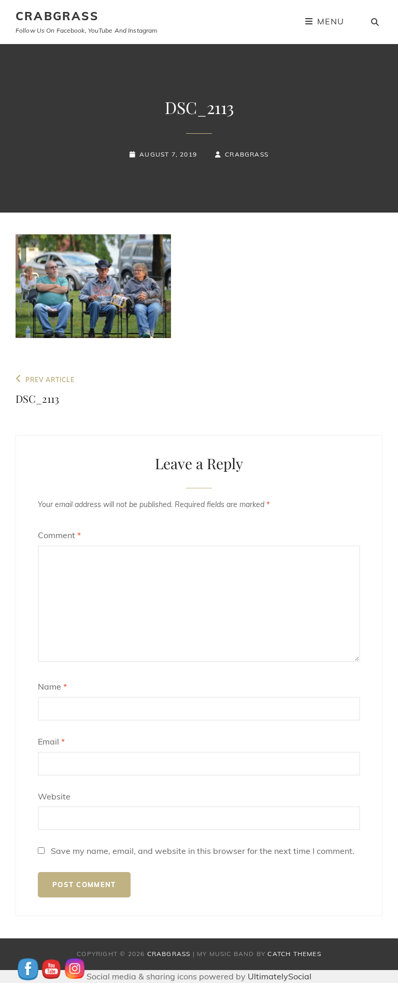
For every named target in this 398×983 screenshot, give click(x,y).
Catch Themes (294, 954)
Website (54, 796)
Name (52, 686)
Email (51, 741)
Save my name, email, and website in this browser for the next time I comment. (202, 851)
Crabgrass (246, 154)
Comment (59, 535)
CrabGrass (57, 16)
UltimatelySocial (279, 976)
